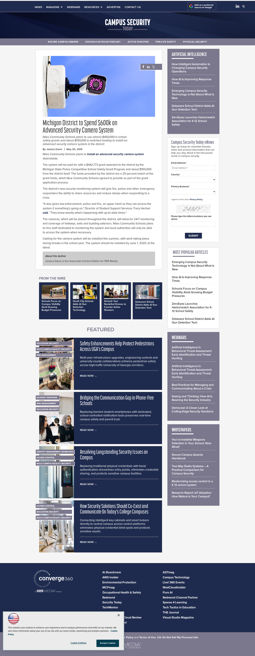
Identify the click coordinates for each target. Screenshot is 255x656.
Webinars (73, 7)
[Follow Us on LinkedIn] (237, 7)
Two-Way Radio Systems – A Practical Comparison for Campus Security (190, 469)
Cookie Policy (124, 637)
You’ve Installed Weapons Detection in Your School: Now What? (191, 443)
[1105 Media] (48, 591)
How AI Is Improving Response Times (191, 81)
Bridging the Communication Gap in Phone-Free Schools (117, 401)
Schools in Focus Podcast (103, 41)
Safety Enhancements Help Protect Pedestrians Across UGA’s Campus (117, 346)
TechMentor (110, 607)
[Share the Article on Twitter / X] (153, 67)
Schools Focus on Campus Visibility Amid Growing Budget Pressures (51, 305)
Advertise (114, 7)
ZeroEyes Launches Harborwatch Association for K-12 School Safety (193, 121)
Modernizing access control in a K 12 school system (192, 483)
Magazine (52, 7)
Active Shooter (138, 41)
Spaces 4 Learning (175, 602)
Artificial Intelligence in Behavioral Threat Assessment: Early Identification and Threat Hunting (192, 353)
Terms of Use (147, 637)
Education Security (48, 343)
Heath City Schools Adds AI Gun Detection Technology (83, 305)
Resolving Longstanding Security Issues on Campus (114, 455)
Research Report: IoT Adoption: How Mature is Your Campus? (192, 494)
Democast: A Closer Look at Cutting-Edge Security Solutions (192, 409)
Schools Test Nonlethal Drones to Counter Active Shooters (115, 305)
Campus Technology (176, 577)
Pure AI (168, 592)
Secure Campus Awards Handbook (187, 456)
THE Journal (171, 612)
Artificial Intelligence (189, 54)
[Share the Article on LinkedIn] (148, 67)
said (45, 213)
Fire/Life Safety (166, 41)
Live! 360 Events (174, 582)
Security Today (112, 602)
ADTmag (168, 572)
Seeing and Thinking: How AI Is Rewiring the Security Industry (192, 398)
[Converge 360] (53, 579)
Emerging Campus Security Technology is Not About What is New (193, 94)
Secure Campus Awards (63, 41)
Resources (91, 7)
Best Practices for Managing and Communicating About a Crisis (193, 386)
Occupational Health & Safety (121, 592)
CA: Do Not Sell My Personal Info (177, 637)
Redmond (108, 597)
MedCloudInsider (174, 587)
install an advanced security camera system (115, 154)
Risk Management (46, 355)
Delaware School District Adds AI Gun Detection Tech (146, 304)
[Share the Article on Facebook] (142, 67)
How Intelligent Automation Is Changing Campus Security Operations (191, 67)
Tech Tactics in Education (179, 607)
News (38, 7)
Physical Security (195, 41)
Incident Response (47, 397)
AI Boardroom (111, 572)
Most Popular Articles (190, 252)
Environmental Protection (119, 582)
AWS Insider (110, 577)
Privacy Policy (196, 199)
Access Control (46, 457)
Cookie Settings (79, 643)
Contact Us (133, 7)
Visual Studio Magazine (178, 617)
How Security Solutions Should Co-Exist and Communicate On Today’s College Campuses (114, 509)
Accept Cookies (108, 643)
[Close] (118, 615)
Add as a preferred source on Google (204, 6)
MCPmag (108, 587)
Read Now (87, 375)
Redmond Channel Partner (180, 597)
